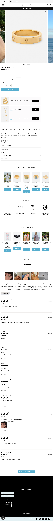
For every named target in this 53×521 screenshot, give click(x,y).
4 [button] (27, 64)
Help (26, 486)
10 (19, 79)
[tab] (21, 126)
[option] (26, 8)
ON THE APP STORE (8, 493)
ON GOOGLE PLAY (8, 496)
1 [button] (23, 64)
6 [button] (29, 64)
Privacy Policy (31, 518)
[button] (6, 70)
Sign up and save (26, 509)
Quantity (3, 82)
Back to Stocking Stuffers (27, 471)
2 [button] (24, 64)
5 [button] (28, 64)
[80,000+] (7, 507)
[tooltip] (30, 281)
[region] (26, 276)
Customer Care (26, 482)
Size (2, 77)
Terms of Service (24, 518)
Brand (26, 478)
